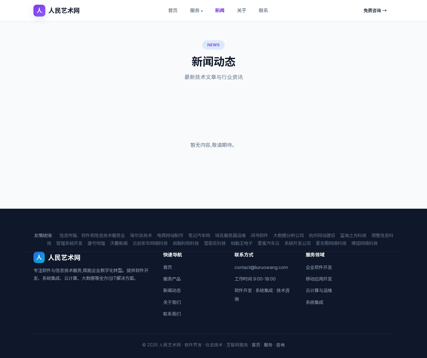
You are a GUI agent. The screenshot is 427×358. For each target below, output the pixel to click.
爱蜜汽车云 (268, 243)
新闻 (219, 10)
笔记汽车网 (199, 235)
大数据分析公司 (288, 235)
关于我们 (172, 302)
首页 (173, 10)
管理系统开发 (69, 243)
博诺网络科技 (364, 243)
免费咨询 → (375, 10)
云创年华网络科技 (150, 243)
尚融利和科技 (186, 243)
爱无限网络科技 (331, 243)
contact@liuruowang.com (261, 267)
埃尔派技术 (141, 235)
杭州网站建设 (322, 235)
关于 (241, 10)
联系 (263, 10)
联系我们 (172, 313)
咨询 (280, 344)
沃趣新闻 (119, 243)
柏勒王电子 (242, 243)
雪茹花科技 (215, 243)
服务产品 (172, 278)
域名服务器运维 (230, 235)
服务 (196, 10)
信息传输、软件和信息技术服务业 (92, 235)
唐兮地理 (96, 243)
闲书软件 (259, 235)
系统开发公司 (297, 243)
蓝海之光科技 (353, 235)
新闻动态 (172, 290)
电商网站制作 (170, 235)
